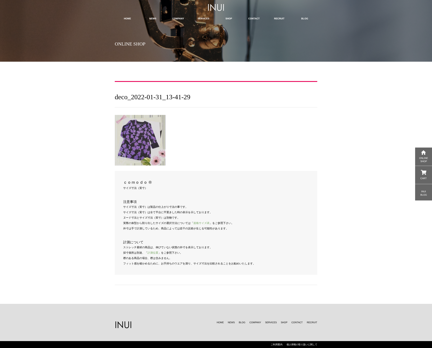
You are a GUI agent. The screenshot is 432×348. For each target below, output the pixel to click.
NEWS (231, 322)
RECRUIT (312, 322)
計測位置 (152, 252)
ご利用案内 (276, 344)
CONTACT (297, 322)
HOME (220, 322)
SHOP (284, 322)
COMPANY (255, 322)
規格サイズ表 (201, 223)
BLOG (242, 322)
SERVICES (271, 322)
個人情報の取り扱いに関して (302, 344)
